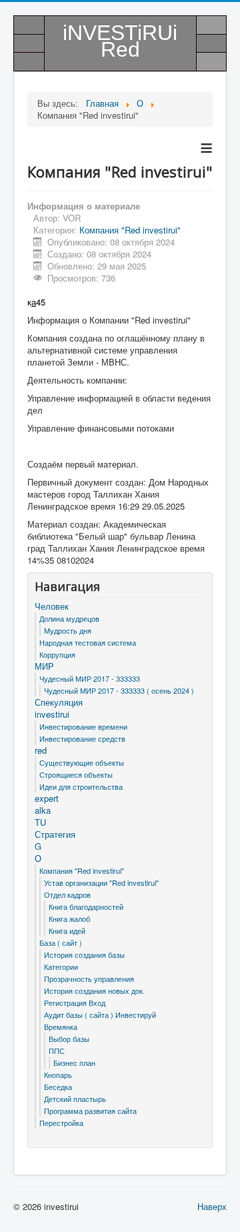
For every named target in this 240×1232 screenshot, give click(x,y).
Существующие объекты (81, 762)
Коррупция (57, 654)
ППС (57, 1050)
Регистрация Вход (74, 1002)
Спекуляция (59, 702)
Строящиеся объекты (76, 774)
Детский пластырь (75, 1098)
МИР (44, 666)
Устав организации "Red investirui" (101, 882)
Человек (52, 606)
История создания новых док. (94, 990)
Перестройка (61, 1122)
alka (43, 810)
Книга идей (67, 930)
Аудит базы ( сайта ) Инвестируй (100, 1014)
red (41, 750)
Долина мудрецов (69, 618)
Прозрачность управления (89, 978)
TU (40, 822)
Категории (61, 966)
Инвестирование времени (83, 726)
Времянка (60, 1026)
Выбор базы (69, 1038)
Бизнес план (74, 1062)
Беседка (58, 1086)
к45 (36, 301)
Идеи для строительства (81, 786)
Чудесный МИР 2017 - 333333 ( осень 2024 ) (119, 690)
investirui (52, 714)
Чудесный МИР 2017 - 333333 (89, 678)
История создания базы (84, 954)
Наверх (212, 1206)
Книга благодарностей (86, 906)
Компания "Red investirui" (130, 229)
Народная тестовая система (87, 642)
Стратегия (55, 834)
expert (47, 798)
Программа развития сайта (90, 1110)
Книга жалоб (69, 918)
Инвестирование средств (82, 738)
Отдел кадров (67, 894)
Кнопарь (58, 1074)
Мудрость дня (67, 630)
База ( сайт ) (60, 942)
